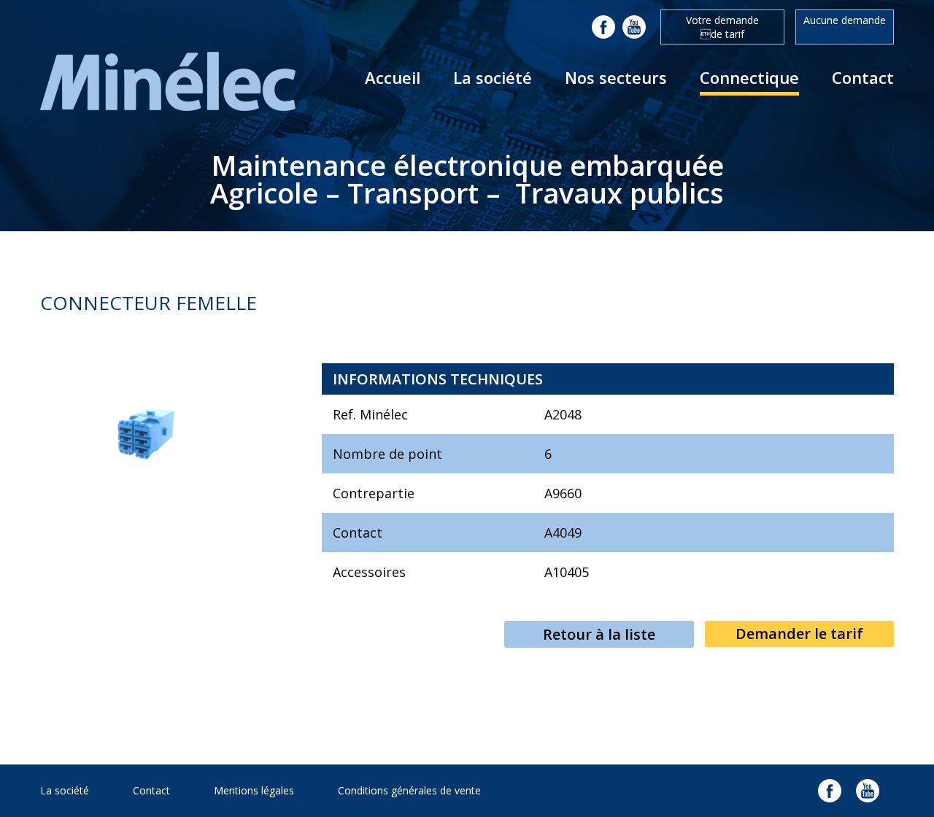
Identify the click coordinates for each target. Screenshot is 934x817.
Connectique (749, 77)
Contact (863, 77)
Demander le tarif (799, 633)
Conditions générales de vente (409, 790)
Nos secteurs (616, 77)
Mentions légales (254, 790)
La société (492, 77)
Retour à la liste (599, 634)
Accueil (392, 77)
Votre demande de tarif (722, 27)
